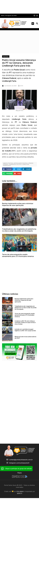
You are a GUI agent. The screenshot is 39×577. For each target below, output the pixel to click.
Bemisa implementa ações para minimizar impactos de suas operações (17, 204)
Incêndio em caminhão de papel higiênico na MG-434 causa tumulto (25, 329)
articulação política (21, 163)
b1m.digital (20, 491)
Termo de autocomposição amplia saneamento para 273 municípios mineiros (18, 255)
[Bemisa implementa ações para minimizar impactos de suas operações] (7, 300)
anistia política (8, 163)
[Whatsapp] (37, 15)
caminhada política (15, 164)
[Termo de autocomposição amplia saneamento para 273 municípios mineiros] (7, 315)
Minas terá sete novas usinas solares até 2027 (25, 337)
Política (5, 56)
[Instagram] (34, 15)
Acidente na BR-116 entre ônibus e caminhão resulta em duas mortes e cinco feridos (25, 322)
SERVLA (19, 493)
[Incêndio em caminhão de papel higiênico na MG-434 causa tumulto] (7, 330)
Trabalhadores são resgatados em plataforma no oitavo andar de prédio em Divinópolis (19, 230)
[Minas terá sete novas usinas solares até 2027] (7, 337)
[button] (33, 23)
